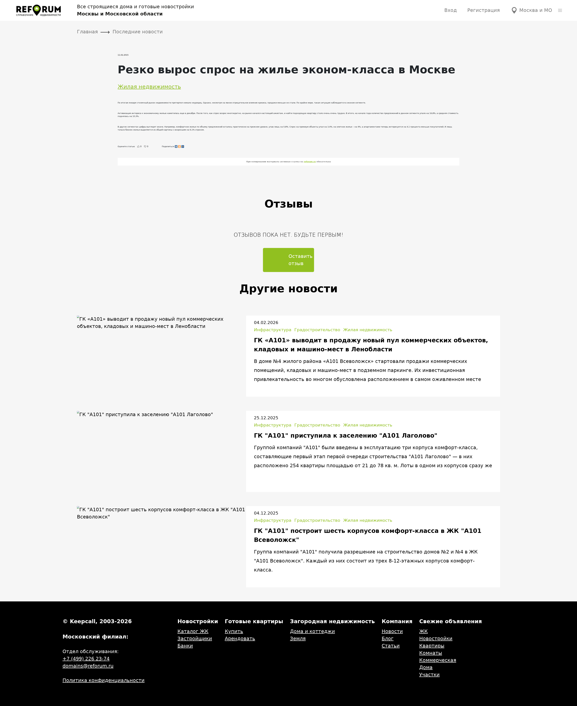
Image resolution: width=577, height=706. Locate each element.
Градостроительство (317, 329)
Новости (392, 631)
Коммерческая (437, 660)
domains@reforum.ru (88, 666)
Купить (234, 631)
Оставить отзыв (300, 259)
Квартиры (431, 646)
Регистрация (483, 10)
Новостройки (435, 638)
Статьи (391, 646)
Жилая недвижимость (149, 87)
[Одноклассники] (179, 146)
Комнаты (430, 653)
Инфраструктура (272, 329)
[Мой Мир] (182, 146)
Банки (185, 646)
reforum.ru (310, 161)
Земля (298, 638)
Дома (426, 667)
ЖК (423, 631)
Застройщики (194, 638)
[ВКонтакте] (176, 146)
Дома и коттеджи (312, 631)
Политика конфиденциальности (104, 680)
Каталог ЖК (192, 631)
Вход (450, 10)
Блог (388, 638)
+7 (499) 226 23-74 (86, 659)
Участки (429, 674)
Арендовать (240, 638)
